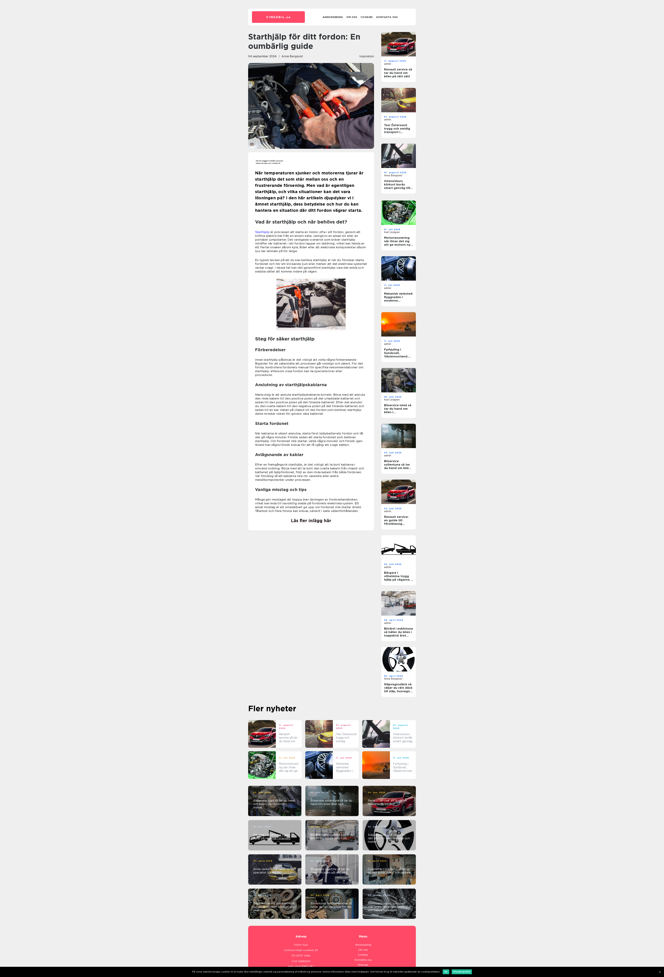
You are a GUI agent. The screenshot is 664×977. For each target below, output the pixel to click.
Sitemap (363, 964)
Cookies (367, 17)
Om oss (351, 17)
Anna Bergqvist (292, 56)
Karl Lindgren (392, 232)
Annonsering (332, 17)
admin (387, 64)
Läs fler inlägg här (311, 520)
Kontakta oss (387, 17)
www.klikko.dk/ (304, 966)
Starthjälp (262, 232)
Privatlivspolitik (461, 971)
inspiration (366, 56)
